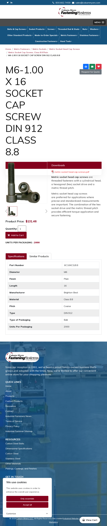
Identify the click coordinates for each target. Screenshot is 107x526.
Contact (9, 411)
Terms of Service (13, 421)
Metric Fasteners (68, 35)
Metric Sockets (39, 49)
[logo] (75, 12)
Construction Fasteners (46, 41)
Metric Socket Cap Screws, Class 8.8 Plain (28, 52)
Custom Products (14, 401)
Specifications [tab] (16, 256)
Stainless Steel (12, 458)
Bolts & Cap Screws (16, 29)
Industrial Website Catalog (74, 518)
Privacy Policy (12, 426)
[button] (99, 22)
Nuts (84, 29)
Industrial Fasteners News (18, 416)
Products (9, 396)
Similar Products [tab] (39, 256)
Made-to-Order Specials (46, 35)
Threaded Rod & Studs (68, 29)
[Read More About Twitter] (8, 2)
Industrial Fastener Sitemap (19, 431)
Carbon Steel (11, 453)
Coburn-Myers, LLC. (24, 518)
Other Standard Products (19, 35)
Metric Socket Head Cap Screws (64, 49)
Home (8, 49)
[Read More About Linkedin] (11, 2)
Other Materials (13, 463)
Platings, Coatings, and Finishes (21, 468)
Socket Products (36, 29)
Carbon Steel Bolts (14, 443)
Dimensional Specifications (18, 448)
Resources (10, 406)
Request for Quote (90, 71)
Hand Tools (65, 41)
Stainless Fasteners (89, 35)
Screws (51, 29)
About (8, 391)
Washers (94, 29)
